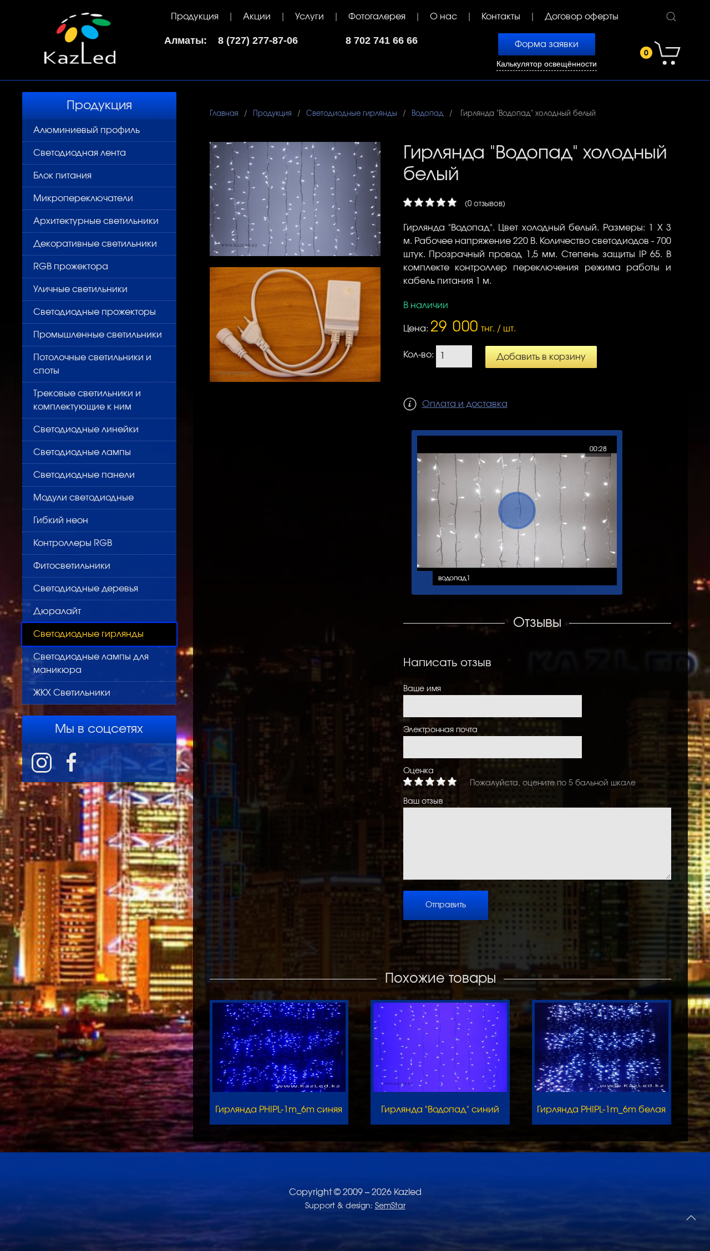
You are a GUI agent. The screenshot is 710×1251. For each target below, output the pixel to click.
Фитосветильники (71, 565)
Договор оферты (581, 16)
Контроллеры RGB (72, 543)
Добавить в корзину (541, 357)
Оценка (418, 771)
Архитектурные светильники (96, 221)
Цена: (415, 328)
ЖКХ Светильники (71, 692)
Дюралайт (57, 611)
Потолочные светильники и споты (92, 364)
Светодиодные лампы (82, 452)
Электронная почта (440, 730)
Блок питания (62, 175)
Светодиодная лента (79, 153)
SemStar (390, 1206)
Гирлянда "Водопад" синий (440, 1109)
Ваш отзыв (423, 801)
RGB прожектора (70, 266)
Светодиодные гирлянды (88, 634)
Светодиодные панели (84, 475)
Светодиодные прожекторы (94, 312)
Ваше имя (422, 689)
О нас (443, 16)
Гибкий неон (60, 520)
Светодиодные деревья (85, 588)
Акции (257, 16)
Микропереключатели (83, 198)
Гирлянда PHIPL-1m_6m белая (601, 1109)
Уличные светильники (80, 289)
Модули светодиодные (83, 497)
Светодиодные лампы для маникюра (91, 663)
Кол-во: (418, 354)
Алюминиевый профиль (86, 130)
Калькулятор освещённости (546, 64)
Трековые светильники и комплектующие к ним (87, 400)
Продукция (195, 16)
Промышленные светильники (97, 334)
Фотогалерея (376, 16)
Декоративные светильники (95, 243)
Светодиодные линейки (86, 429)
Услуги (309, 16)
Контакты (500, 16)
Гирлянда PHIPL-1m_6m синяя (278, 1109)
